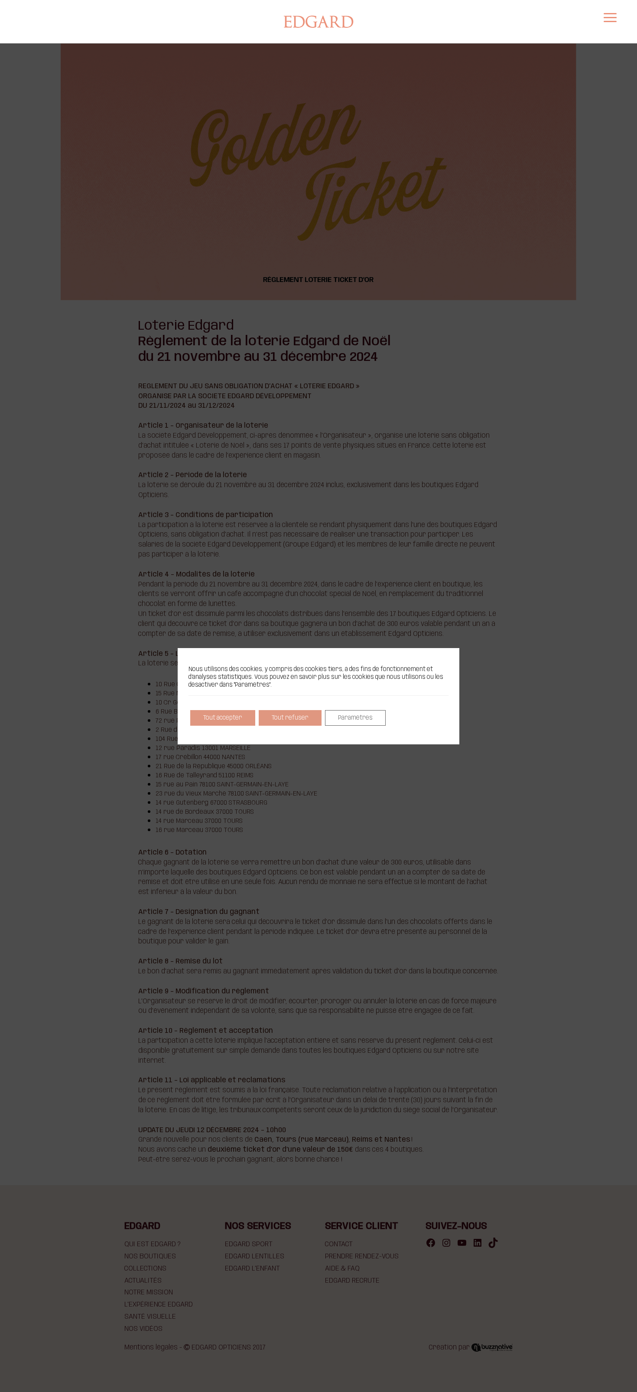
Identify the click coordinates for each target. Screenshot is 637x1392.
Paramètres (355, 718)
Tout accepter (222, 718)
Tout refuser (290, 718)
